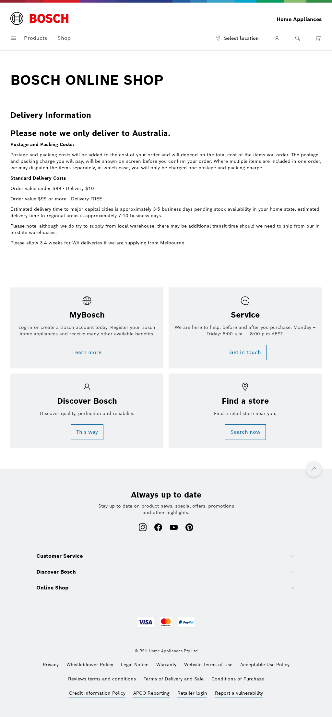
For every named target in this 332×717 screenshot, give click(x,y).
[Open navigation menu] (13, 38)
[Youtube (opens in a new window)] (174, 527)
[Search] (297, 38)
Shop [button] (64, 38)
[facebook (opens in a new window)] (158, 527)
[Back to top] (314, 469)
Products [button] (35, 38)
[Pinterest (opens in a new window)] (189, 527)
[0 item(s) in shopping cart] (318, 38)
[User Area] (277, 38)
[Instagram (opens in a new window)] (143, 527)
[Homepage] (39, 19)
